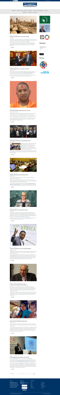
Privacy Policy (48, 393)
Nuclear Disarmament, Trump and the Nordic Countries (19, 210)
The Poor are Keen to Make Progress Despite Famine (18, 321)
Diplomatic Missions (42, 46)
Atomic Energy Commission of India (29, 72)
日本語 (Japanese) (43, 385)
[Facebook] (45, 0)
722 (18, 373)
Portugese (32, 385)
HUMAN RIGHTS (25, 12)
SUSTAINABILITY (30, 10)
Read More (12, 47)
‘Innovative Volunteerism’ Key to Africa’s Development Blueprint (20, 248)
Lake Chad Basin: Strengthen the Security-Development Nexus (20, 140)
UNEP (14, 255)
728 (28, 373)
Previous (13, 373)
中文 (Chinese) (42, 383)
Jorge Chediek (15, 358)
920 (33, 373)
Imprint (46, 393)
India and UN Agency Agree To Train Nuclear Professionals (19, 68)
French (31, 382)
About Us (11, 0)
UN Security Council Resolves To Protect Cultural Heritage (19, 36)
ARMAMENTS (13, 10)
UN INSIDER (35, 10)
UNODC (28, 41)
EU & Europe (11, 208)
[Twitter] (46, 0)
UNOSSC (30, 358)
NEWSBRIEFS (25, 10)
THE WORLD (45, 10)
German (31, 383)
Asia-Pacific (11, 67)
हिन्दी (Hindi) (42, 384)
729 (30, 373)
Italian (31, 384)
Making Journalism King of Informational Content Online (19, 174)
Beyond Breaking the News (43, 47)
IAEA (24, 71)
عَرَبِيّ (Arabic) (42, 382)
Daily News (41, 48)
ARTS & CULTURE (30, 12)
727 (27, 373)
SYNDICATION (35, 12)
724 (22, 373)
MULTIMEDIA (21, 10)
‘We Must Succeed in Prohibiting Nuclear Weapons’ (18, 284)
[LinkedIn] (48, 0)
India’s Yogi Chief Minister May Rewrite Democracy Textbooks (20, 110)
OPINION (18, 10)
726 (25, 373)
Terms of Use (43, 393)
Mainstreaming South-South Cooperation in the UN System (19, 357)
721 (17, 373)
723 (20, 373)
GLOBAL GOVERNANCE (40, 10)
